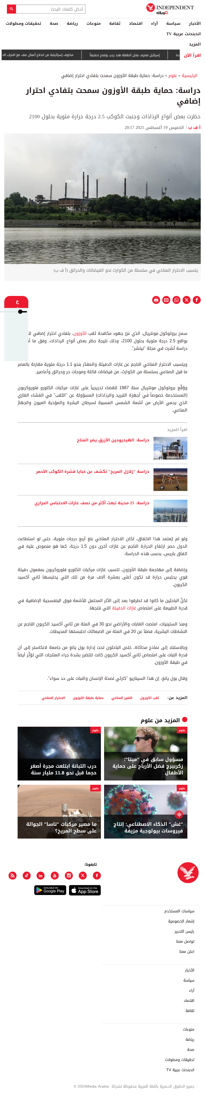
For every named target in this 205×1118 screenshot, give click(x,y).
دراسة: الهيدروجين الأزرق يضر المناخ (113, 440)
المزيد (195, 44)
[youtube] (55, 876)
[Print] (156, 300)
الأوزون (80, 333)
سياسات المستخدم (179, 911)
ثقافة (114, 23)
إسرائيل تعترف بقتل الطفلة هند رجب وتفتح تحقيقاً (140, 55)
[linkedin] (41, 876)
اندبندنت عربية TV (183, 34)
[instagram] (69, 876)
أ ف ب (194, 127)
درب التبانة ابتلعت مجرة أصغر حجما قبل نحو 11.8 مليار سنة (63, 769)
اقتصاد (136, 23)
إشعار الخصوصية (181, 921)
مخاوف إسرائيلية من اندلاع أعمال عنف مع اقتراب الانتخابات (48, 55)
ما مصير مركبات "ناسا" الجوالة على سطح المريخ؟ (61, 827)
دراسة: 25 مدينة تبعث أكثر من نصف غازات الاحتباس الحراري (91, 503)
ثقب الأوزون (149, 697)
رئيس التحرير (184, 931)
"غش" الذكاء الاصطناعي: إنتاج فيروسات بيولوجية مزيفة (148, 827)
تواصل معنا (185, 942)
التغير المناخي (121, 697)
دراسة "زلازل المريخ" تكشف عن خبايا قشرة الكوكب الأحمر (92, 471)
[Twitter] (83, 876)
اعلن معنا (186, 952)
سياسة (173, 23)
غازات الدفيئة (124, 608)
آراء (154, 23)
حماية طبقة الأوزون (88, 697)
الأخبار (195, 23)
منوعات (93, 23)
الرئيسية (190, 75)
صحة (54, 23)
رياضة (72, 23)
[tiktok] (27, 876)
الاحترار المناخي (53, 697)
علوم (172, 75)
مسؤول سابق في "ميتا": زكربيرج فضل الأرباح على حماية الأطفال (147, 766)
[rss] (13, 876)
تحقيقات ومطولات (23, 23)
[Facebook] (97, 876)
